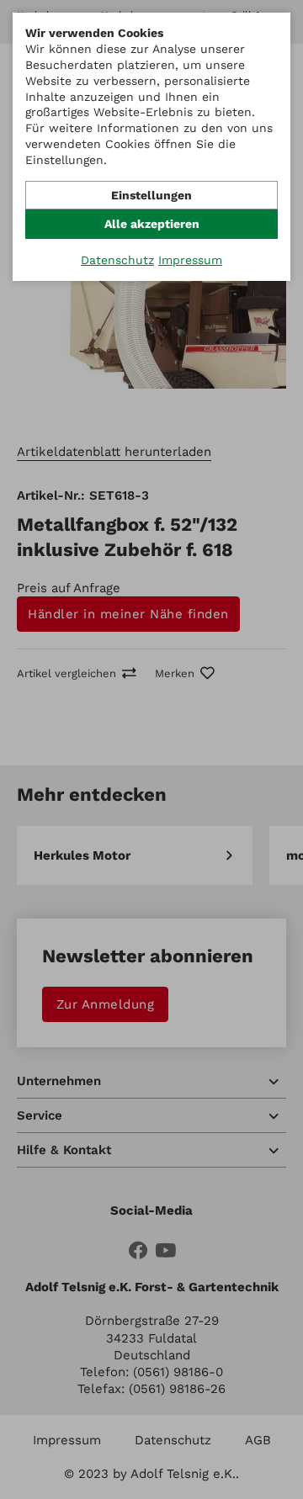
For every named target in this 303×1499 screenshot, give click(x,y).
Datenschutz (117, 260)
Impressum (190, 260)
